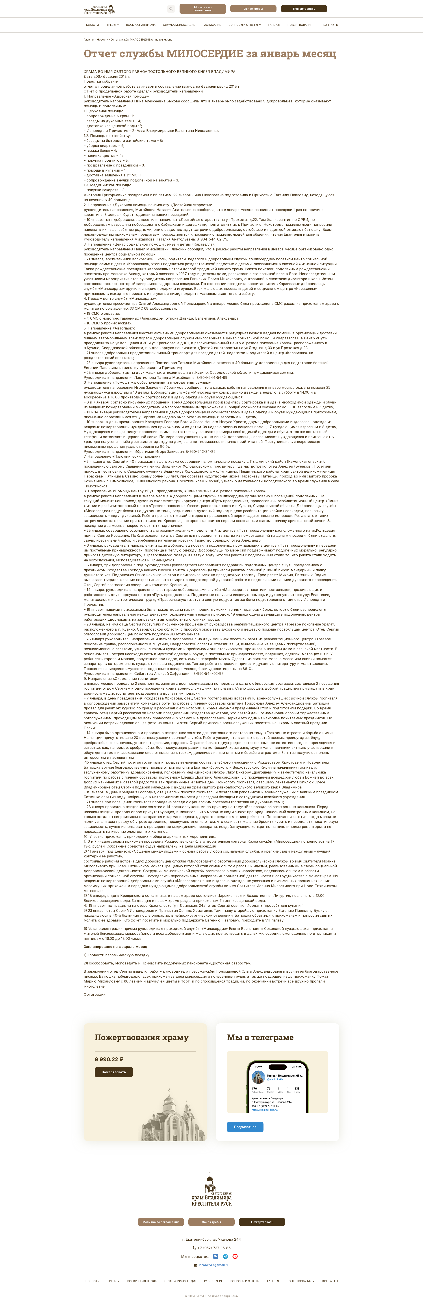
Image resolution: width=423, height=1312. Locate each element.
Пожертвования (300, 24)
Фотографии (95, 994)
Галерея (274, 24)
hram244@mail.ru (214, 1265)
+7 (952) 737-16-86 (214, 1248)
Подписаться (245, 1127)
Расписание (212, 24)
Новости (92, 24)
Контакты (330, 24)
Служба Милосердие (179, 24)
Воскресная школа (141, 24)
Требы (111, 24)
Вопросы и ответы (243, 24)
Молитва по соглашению (202, 9)
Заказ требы (253, 8)
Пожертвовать (304, 8)
